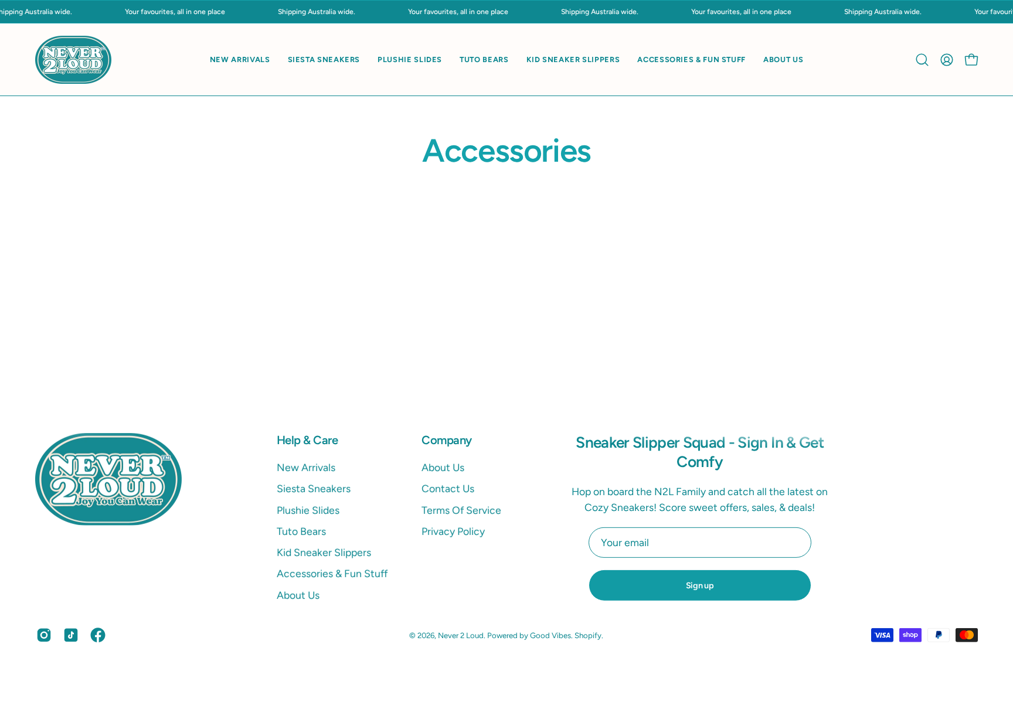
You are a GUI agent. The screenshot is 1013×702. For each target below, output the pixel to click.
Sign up (699, 585)
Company (446, 440)
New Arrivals (306, 467)
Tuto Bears (301, 531)
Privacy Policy (453, 531)
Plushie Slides (308, 510)
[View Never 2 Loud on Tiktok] (71, 635)
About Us (298, 595)
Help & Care (307, 440)
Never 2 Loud (461, 635)
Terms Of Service (461, 510)
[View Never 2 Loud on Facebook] (98, 635)
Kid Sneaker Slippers (324, 552)
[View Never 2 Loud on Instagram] (44, 635)
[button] (922, 59)
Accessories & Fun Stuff (332, 574)
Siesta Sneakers (314, 488)
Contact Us (447, 488)
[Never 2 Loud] (73, 59)
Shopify (588, 635)
